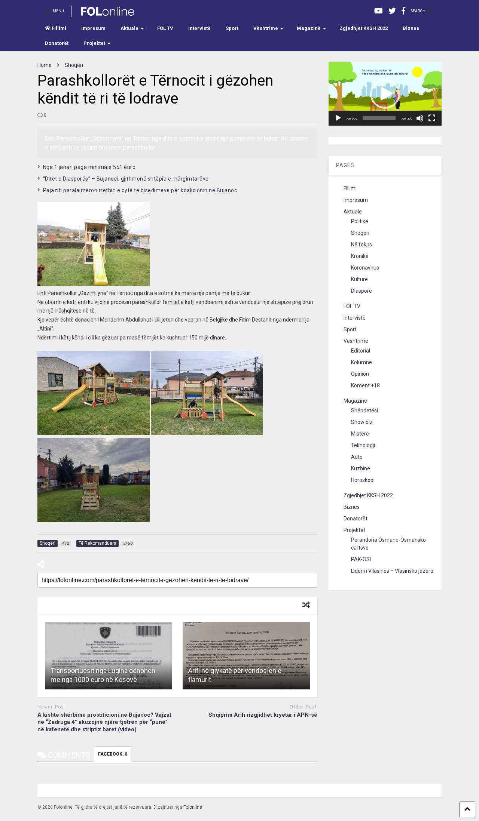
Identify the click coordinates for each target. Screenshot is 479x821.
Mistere (360, 434)
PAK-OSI (361, 559)
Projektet (94, 43)
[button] (385, 94)
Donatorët (56, 43)
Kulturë (359, 279)
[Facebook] (403, 11)
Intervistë (199, 28)
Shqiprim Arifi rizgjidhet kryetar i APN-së (262, 714)
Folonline (192, 807)
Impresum (93, 28)
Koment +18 (365, 385)
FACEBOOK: (112, 754)
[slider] (379, 118)
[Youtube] (378, 11)
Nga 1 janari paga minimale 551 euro (89, 167)
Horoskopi (363, 480)
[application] (385, 94)
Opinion (360, 374)
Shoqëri (360, 233)
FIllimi (59, 28)
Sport (232, 28)
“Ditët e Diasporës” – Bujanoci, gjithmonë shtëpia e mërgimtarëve (126, 179)
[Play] (338, 118)
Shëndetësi (364, 410)
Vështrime (265, 28)
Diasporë (361, 291)
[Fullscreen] (432, 118)
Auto (357, 457)
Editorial (360, 351)
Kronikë (360, 256)
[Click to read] (108, 655)
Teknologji (363, 445)
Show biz (362, 422)
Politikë (359, 221)
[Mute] (420, 118)
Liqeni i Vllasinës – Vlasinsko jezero (392, 571)
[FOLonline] (103, 13)
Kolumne (361, 362)
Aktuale (129, 28)
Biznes (411, 28)
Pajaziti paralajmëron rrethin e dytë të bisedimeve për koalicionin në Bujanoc (140, 190)
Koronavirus (365, 268)
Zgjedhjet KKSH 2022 (363, 28)
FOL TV (165, 28)
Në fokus (361, 244)
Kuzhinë (360, 468)
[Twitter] (392, 11)
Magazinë (309, 28)
